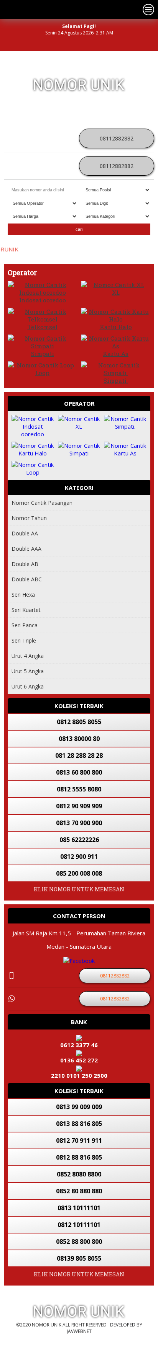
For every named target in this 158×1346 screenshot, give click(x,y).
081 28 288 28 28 (79, 755)
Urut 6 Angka (28, 686)
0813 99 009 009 (79, 1107)
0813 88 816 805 (79, 1123)
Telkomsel (43, 327)
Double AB (25, 564)
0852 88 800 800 (79, 1241)
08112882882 (116, 138)
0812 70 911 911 (79, 1140)
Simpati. (116, 380)
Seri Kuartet (26, 609)
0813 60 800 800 (79, 772)
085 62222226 (79, 839)
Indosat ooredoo (42, 300)
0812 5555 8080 (79, 789)
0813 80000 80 (79, 738)
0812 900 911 (79, 856)
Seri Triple (24, 640)
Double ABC (27, 579)
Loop (42, 373)
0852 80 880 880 (79, 1191)
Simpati (42, 353)
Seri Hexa (23, 594)
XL (116, 292)
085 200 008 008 (79, 873)
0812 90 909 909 (79, 806)
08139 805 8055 (79, 1258)
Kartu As (115, 353)
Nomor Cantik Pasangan (42, 502)
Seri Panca (25, 625)
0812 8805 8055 (79, 722)
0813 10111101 (79, 1208)
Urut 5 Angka (28, 671)
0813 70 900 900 (79, 823)
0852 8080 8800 (79, 1174)
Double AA (25, 533)
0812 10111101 (79, 1224)
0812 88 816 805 (79, 1157)
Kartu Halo (116, 327)
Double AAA (26, 548)
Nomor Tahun (29, 518)
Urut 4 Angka (28, 655)
